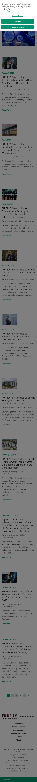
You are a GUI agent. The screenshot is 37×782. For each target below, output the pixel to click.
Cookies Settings (17, 16)
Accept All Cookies (18, 27)
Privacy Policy (7, 12)
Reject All (18, 21)
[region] (18, 15)
